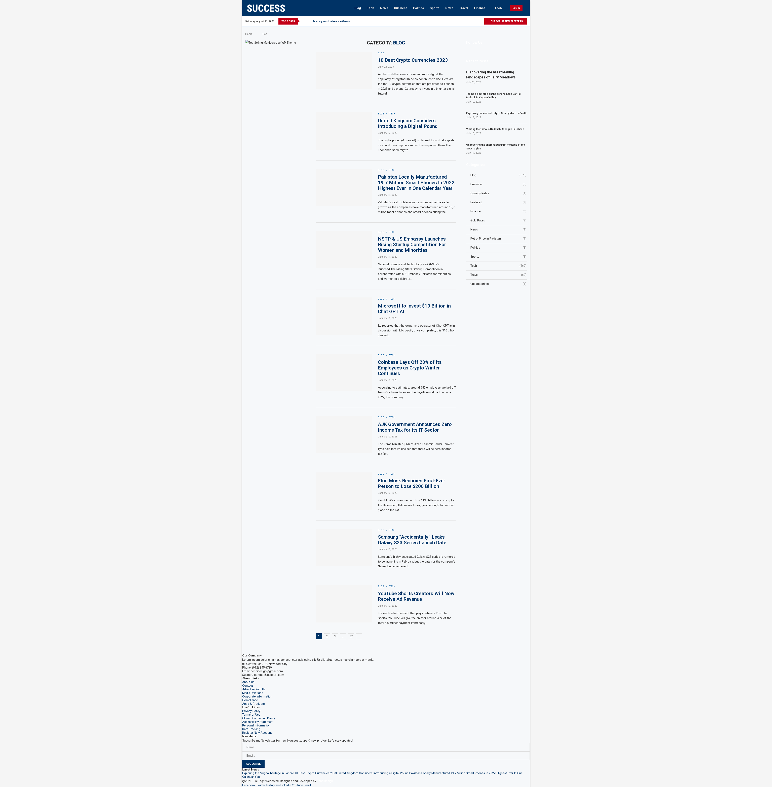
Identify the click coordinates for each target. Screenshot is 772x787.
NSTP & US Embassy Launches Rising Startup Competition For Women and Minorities (412, 244)
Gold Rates (498, 220)
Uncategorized (498, 284)
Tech (370, 8)
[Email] (481, 21)
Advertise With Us (254, 689)
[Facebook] (453, 21)
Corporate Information (257, 696)
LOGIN (516, 8)
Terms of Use (251, 714)
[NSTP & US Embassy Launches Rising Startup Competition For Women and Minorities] (344, 249)
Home (248, 33)
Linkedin (285, 785)
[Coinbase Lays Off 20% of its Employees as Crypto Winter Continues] (344, 372)
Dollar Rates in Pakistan (325, 21)
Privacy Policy (251, 711)
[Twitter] (458, 21)
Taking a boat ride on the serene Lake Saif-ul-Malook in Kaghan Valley (494, 95)
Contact (247, 685)
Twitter (260, 785)
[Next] (308, 21)
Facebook (248, 785)
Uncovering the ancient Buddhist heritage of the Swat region (495, 146)
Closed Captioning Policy (258, 718)
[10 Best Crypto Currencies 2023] (344, 70)
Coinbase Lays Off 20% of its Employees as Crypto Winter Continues (410, 367)
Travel (463, 8)
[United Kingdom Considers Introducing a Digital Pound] (344, 131)
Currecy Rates (498, 193)
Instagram (273, 785)
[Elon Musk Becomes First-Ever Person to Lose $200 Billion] (344, 491)
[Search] (526, 8)
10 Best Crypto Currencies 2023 (413, 60)
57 (351, 636)
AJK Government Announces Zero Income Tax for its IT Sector (415, 427)
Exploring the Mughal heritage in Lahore (268, 773)
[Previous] (303, 21)
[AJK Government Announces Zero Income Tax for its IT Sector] (344, 434)
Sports (434, 8)
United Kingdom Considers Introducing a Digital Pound (407, 123)
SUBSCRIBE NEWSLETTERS (506, 21)
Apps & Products (253, 704)
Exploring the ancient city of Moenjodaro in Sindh (496, 113)
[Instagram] (462, 21)
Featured (498, 202)
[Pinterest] (467, 21)
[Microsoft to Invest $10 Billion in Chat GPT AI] (344, 316)
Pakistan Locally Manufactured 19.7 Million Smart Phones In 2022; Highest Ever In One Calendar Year (417, 182)
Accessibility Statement (257, 722)
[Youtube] (476, 21)
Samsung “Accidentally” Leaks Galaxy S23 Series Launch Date (412, 539)
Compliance (250, 700)
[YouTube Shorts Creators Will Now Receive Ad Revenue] (344, 603)
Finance (480, 8)
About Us (248, 682)
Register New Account (257, 733)
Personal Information (256, 725)
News (384, 8)
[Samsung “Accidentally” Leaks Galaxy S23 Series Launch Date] (344, 547)
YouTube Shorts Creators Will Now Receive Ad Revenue (416, 596)
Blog (357, 8)
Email (307, 785)
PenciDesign (325, 781)
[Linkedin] (471, 21)
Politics (418, 8)
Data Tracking (251, 729)
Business (400, 8)
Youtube (297, 785)
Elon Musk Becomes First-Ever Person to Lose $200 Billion (411, 483)
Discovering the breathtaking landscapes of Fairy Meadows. (491, 74)
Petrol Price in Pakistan (498, 238)
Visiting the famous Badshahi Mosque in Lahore (495, 129)
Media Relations (252, 693)
